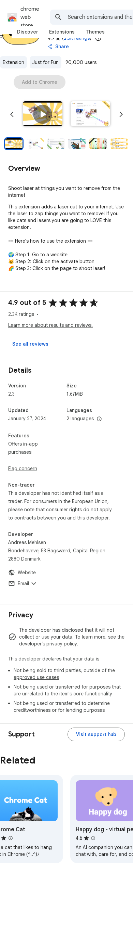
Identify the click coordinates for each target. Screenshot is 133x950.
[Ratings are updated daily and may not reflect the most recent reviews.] (98, 38)
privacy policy (61, 644)
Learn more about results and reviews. (50, 325)
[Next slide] (121, 114)
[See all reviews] (30, 344)
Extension (13, 62)
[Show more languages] (99, 419)
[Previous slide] (12, 114)
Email (23, 583)
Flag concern (22, 468)
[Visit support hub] (96, 734)
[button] (42, 114)
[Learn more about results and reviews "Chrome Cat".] (10, 838)
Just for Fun (45, 62)
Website (27, 572)
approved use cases (36, 677)
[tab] (28, 32)
